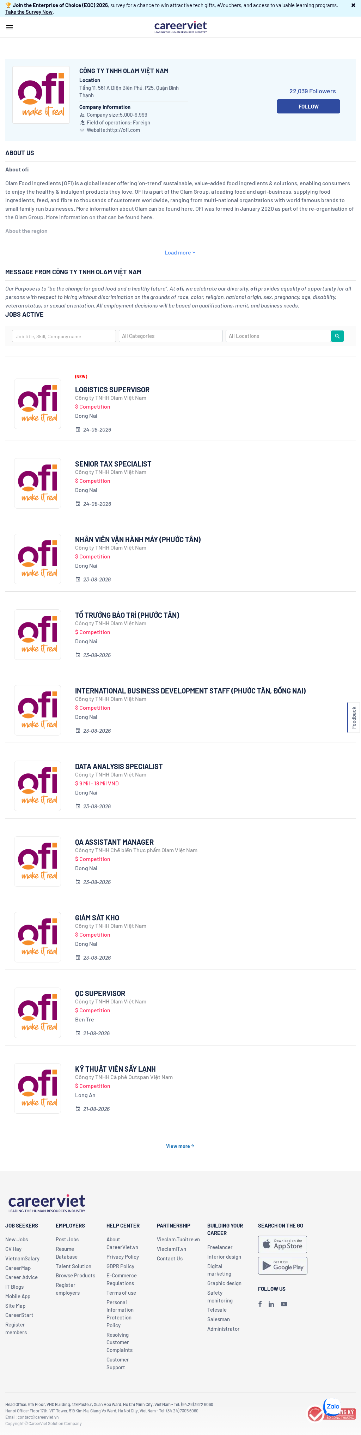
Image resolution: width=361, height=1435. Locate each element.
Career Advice (21, 1277)
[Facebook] (260, 1304)
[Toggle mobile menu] (9, 27)
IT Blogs (14, 1286)
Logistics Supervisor (112, 389)
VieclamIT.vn (171, 1249)
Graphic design (224, 1283)
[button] (353, 5)
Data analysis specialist (119, 766)
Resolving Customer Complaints (119, 1342)
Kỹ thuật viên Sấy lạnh (115, 1069)
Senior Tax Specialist (113, 463)
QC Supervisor (100, 993)
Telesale (217, 1309)
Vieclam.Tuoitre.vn (178, 1239)
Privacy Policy (122, 1256)
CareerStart (19, 1315)
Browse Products (75, 1275)
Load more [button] (178, 252)
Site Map (15, 1305)
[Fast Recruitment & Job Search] (180, 26)
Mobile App (17, 1296)
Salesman (218, 1319)
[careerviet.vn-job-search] (282, 1244)
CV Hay (13, 1249)
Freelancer (220, 1247)
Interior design (224, 1256)
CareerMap (18, 1268)
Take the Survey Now (29, 11)
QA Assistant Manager (114, 842)
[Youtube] (284, 1304)
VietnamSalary (22, 1258)
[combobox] (64, 336)
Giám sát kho (97, 917)
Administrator (223, 1328)
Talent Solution (73, 1266)
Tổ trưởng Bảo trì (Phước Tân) (127, 615)
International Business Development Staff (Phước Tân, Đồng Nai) (190, 690)
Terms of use (121, 1292)
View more (178, 1146)
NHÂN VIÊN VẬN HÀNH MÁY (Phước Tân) (138, 539)
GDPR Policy (120, 1266)
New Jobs (16, 1239)
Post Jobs (67, 1239)
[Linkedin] (271, 1304)
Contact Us (170, 1258)
